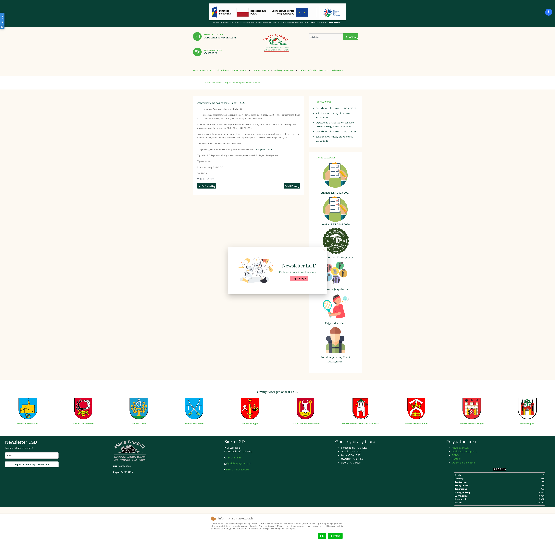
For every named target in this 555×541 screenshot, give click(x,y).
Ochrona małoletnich (463, 462)
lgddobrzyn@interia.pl (220, 37)
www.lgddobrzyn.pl (263, 149)
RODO (455, 455)
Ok (322, 536)
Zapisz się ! (299, 278)
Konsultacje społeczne (335, 289)
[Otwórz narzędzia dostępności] (548, 12)
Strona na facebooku (237, 469)
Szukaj (352, 36)
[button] (241, 70)
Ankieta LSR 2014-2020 (335, 224)
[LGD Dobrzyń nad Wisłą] (276, 43)
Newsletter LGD (460, 447)
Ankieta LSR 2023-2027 (335, 192)
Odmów (335, 536)
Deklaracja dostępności (464, 451)
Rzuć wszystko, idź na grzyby (335, 257)
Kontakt (456, 458)
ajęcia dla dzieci (336, 323)
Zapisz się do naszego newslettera (32, 464)
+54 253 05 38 (210, 53)
